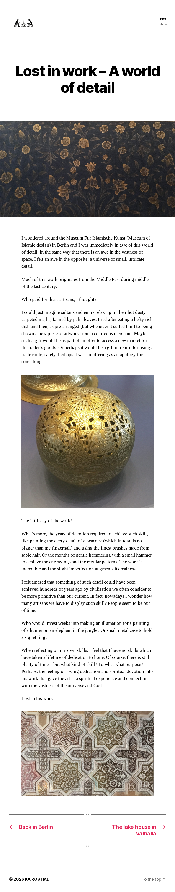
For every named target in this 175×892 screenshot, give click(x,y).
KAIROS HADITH (41, 879)
